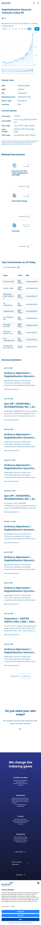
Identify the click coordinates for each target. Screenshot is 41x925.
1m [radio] (13, 29)
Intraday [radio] (4, 29)
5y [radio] (22, 29)
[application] (20, 50)
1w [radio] (9, 29)
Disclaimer (19, 875)
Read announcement (11, 389)
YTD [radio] (25, 29)
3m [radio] (16, 29)
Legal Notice (19, 852)
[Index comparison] (36, 29)
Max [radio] (29, 29)
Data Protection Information (17, 863)
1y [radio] (19, 29)
